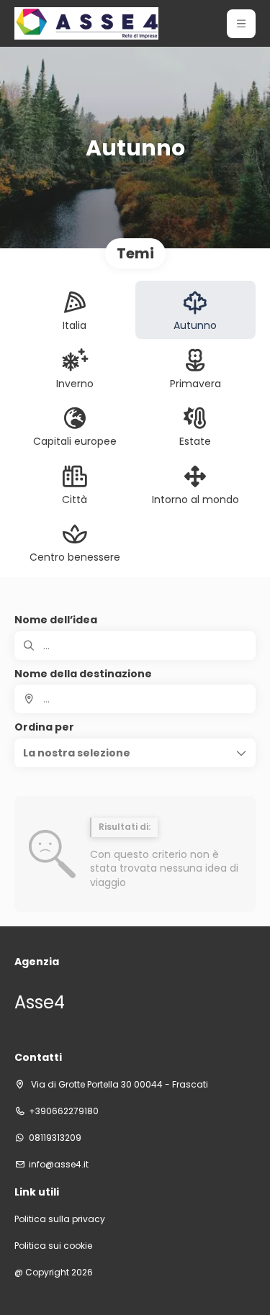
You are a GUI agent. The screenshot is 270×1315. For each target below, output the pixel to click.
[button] (241, 23)
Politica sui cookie (53, 1246)
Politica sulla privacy (59, 1219)
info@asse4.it (59, 1164)
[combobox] (135, 698)
